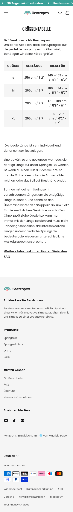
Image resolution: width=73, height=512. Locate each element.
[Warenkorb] (67, 13)
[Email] (22, 420)
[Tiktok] (14, 420)
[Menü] (6, 13)
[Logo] (36, 12)
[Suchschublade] (60, 13)
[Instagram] (6, 420)
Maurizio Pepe (58, 435)
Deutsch (9, 456)
